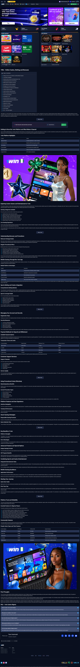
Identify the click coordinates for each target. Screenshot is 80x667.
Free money (12, 1)
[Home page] (2, 4)
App (27, 4)
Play (8, 23)
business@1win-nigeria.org (4, 651)
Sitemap (37, 4)
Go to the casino (56, 23)
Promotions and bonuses (64, 1)
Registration (33, 4)
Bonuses (17, 4)
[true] (2, 1)
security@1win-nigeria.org (4, 650)
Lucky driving (73, 1)
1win (8, 4)
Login (68, 4)
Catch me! (64, 124)
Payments (23, 4)
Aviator (12, 4)
